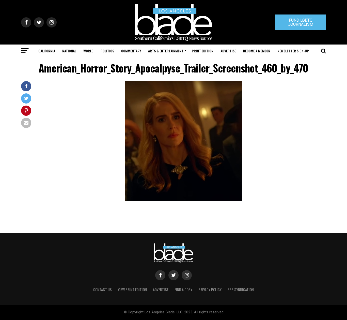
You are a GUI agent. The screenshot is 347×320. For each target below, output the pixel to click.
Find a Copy (183, 289)
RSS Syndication (241, 289)
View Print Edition (132, 289)
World (88, 50)
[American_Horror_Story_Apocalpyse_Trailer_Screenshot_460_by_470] (183, 199)
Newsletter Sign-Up (293, 50)
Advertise (228, 50)
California (46, 50)
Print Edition (202, 50)
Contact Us (102, 289)
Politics (107, 50)
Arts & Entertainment (165, 50)
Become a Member (256, 50)
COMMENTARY (131, 50)
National (69, 50)
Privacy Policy (210, 289)
